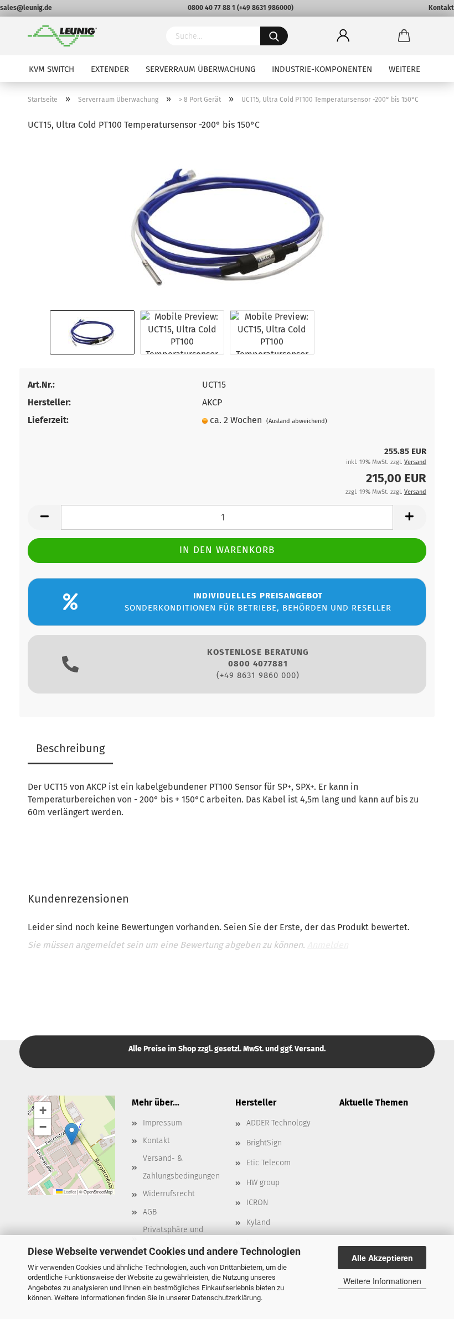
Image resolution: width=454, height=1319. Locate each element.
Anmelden (327, 945)
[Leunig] (88, 36)
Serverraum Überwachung (200, 69)
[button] (72, 1134)
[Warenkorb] (404, 36)
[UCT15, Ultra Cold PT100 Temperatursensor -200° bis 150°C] (227, 223)
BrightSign (264, 1143)
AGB (150, 1212)
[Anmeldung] (343, 36)
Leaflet (69, 1191)
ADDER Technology (278, 1123)
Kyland (258, 1222)
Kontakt (441, 8)
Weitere (404, 69)
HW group (263, 1182)
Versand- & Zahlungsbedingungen (181, 1167)
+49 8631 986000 (265, 8)
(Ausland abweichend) (296, 421)
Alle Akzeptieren (382, 1257)
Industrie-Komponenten (322, 69)
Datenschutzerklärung (226, 1298)
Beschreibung (70, 748)
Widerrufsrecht (169, 1193)
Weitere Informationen (382, 1280)
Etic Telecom (268, 1162)
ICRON (257, 1202)
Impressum (162, 1123)
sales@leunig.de (26, 8)
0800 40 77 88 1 (211, 8)
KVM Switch (51, 69)
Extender (110, 69)
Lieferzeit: (48, 420)
